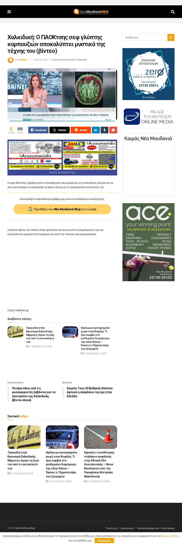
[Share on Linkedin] (96, 130)
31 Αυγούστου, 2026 (40, 346)
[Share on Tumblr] (104, 130)
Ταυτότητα (111, 528)
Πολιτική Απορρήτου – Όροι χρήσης (156, 528)
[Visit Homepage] (91, 11)
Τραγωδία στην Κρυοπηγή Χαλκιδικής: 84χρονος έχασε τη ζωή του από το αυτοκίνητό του (40, 334)
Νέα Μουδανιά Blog (25, 528)
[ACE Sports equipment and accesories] (148, 242)
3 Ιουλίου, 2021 (41, 59)
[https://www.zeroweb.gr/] (148, 73)
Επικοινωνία (127, 528)
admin (23, 59)
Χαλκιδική (81, 59)
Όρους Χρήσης (170, 536)
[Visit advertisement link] (62, 158)
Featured (58, 59)
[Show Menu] (9, 11)
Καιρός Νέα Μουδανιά (148, 138)
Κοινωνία (70, 59)
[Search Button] (173, 11)
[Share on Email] (113, 130)
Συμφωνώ (104, 540)
